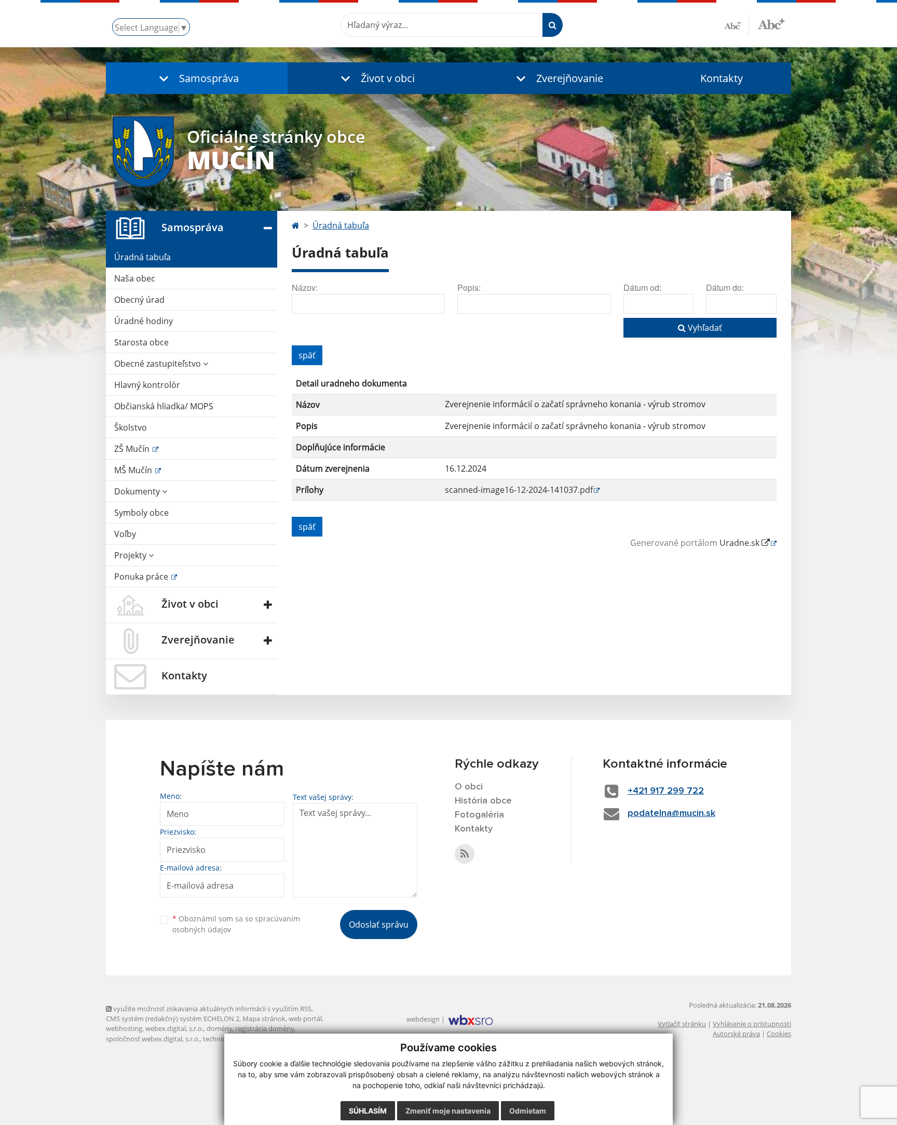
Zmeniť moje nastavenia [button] (448, 1110)
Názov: (305, 287)
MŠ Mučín (134, 470)
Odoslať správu (379, 924)
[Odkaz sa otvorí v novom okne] (464, 854)
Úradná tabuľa (142, 257)
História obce (483, 801)
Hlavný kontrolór (147, 385)
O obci (469, 787)
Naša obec (134, 278)
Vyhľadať (704, 327)
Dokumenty (138, 491)
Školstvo (130, 427)
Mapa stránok (264, 1018)
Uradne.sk (740, 542)
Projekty (131, 555)
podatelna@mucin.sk (671, 813)
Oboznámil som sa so (236, 924)
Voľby (125, 534)
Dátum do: (725, 287)
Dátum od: (642, 287)
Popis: (469, 287)
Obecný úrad (139, 299)
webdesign (423, 1019)
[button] (197, 78)
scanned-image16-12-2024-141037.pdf (519, 489)
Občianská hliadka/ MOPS (163, 406)
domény (219, 1028)
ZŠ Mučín (133, 448)
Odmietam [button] (527, 1110)
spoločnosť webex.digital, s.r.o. (153, 1038)
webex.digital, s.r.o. (174, 1028)
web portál (305, 1018)
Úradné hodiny (143, 321)
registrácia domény (264, 1028)
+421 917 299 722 (666, 791)
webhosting (124, 1028)
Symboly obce (141, 512)
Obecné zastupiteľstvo (158, 363)
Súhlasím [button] (368, 1110)
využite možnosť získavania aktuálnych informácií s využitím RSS (211, 1008)
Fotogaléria (479, 815)
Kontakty (721, 78)
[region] (534, 441)
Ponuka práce (142, 576)
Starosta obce (141, 342)
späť (307, 355)
